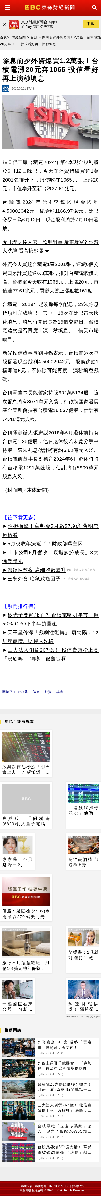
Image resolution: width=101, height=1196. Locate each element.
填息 (59, 692)
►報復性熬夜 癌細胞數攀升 (34, 570)
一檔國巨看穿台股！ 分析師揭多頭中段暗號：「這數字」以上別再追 (17, 1007)
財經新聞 (19, 37)
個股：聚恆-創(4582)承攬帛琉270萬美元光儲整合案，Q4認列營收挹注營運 (26, 914)
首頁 (3, 37)
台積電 (23, 692)
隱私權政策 (77, 1186)
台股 (34, 37)
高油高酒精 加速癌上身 (83, 862)
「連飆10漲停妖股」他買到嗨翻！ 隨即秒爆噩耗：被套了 (83, 810)
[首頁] (50, 7)
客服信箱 (26, 1186)
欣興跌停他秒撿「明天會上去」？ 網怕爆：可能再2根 (26, 769)
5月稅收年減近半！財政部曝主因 (45, 543)
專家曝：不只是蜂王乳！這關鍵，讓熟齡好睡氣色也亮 (17, 862)
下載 (91, 24)
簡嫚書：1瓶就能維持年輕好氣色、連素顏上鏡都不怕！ (83, 955)
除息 (36, 692)
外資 (48, 692)
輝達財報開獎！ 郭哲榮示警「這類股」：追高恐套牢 (83, 1007)
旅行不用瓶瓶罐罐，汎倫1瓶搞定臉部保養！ (26, 965)
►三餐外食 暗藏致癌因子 (31, 578)
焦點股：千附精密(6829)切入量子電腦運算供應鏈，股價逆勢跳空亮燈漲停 (26, 821)
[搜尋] (93, 12)
